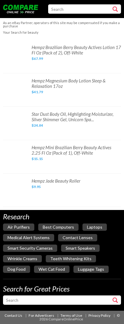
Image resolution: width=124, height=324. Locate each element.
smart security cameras (30, 248)
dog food (17, 269)
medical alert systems (29, 237)
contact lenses (78, 237)
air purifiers (19, 227)
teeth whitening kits (70, 258)
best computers (58, 227)
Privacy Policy (99, 315)
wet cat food (52, 269)
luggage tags (91, 269)
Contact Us (13, 315)
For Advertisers (41, 315)
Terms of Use (71, 315)
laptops (94, 227)
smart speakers (80, 248)
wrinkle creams (22, 258)
